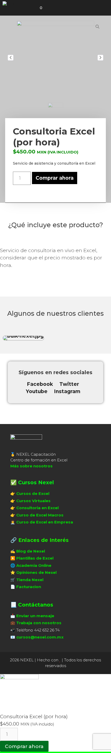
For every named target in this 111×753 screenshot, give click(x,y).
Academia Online (33, 565)
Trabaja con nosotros (38, 622)
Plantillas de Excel (34, 558)
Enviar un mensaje (35, 615)
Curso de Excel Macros (40, 515)
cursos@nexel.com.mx (40, 637)
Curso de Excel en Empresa (44, 522)
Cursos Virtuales (33, 500)
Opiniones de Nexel (36, 572)
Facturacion (28, 586)
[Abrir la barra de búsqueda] (27, 8)
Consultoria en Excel (37, 507)
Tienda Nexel (29, 579)
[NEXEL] (11, 4)
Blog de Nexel (30, 551)
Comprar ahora (55, 178)
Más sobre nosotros (31, 465)
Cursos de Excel (32, 493)
